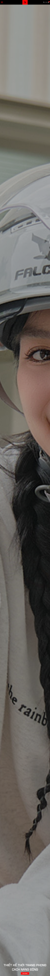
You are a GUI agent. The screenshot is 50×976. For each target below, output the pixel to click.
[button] (2, 488)
